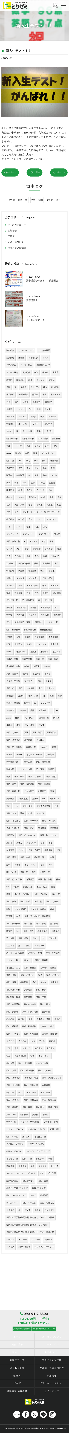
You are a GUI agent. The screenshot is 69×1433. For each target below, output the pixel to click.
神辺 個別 (41, 923)
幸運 (16, 1048)
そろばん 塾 (40, 1136)
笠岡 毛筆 (11, 857)
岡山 (45, 387)
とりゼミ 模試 (47, 1026)
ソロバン (44, 747)
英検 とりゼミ (27, 975)
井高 (28, 593)
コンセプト (49, 1210)
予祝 (40, 688)
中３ (28, 468)
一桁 (16, 482)
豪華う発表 (42, 931)
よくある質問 (44, 350)
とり (16, 806)
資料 (51, 865)
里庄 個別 (53, 659)
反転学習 (48, 424)
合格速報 (46, 1085)
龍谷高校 (10, 394)
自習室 (9, 607)
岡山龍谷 (55, 387)
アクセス (10, 1247)
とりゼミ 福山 (13, 960)
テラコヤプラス (13, 681)
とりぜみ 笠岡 (51, 1122)
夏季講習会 (51, 732)
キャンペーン (30, 865)
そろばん (40, 740)
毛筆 (58, 850)
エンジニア (45, 703)
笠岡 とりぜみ (13, 740)
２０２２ (33, 541)
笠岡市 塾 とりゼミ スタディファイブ (41, 512)
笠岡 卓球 (29, 725)
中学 (26, 549)
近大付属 (52, 1173)
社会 (30, 813)
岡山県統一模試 (13, 997)
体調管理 (52, 416)
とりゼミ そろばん (15, 1129)
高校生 (51, 571)
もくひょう (30, 718)
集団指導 (37, 402)
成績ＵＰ (10, 416)
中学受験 (37, 549)
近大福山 (10, 563)
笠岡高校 (54, 585)
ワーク (9, 549)
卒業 (18, 637)
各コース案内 (12, 372)
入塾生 (50, 504)
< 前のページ (10, 172)
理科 (22, 813)
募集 (45, 468)
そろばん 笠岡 (13, 967)
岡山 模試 (41, 989)
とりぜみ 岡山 (31, 1078)
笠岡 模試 (27, 1107)
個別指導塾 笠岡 (22, 622)
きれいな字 (27, 431)
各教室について (43, 365)
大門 (56, 563)
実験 (52, 696)
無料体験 (28, 997)
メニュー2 (35, 1239)
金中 (20, 468)
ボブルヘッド (12, 1203)
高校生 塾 (31, 747)
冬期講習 (20, 475)
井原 (37, 593)
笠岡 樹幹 (55, 1129)
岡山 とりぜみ (13, 1078)
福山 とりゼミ (53, 901)
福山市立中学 (30, 1004)
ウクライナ (29, 681)
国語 (51, 497)
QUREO (56, 718)
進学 (8, 865)
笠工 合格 (45, 1092)
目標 (39, 409)
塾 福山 (24, 945)
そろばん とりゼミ (15, 1144)
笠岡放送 (52, 938)
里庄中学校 (27, 659)
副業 (51, 541)
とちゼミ (20, 409)
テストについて (16, 242)
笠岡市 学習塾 (41, 960)
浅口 (56, 607)
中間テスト (55, 394)
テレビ (35, 938)
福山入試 (10, 1063)
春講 (8, 776)
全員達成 (50, 688)
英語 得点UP (12, 673)
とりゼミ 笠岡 (35, 953)
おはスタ (32, 615)
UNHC (48, 681)
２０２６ (42, 1166)
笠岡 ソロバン (31, 820)
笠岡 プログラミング (52, 1078)
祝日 (51, 490)
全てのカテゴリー (17, 225)
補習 (8, 402)
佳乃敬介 (10, 519)
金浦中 (25, 402)
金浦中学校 (21, 651)
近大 (42, 1173)
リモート (36, 424)
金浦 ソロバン (13, 828)
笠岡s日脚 (45, 615)
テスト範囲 (29, 791)
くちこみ (22, 1041)
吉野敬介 (32, 497)
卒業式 (9, 637)
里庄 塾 (40, 659)
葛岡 (20, 688)
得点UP (16, 887)
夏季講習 (28, 740)
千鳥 (44, 585)
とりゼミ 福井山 (38, 909)
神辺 (18, 916)
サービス (10, 1239)
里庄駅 (35, 798)
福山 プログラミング (16, 1195)
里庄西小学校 (12, 659)
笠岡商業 (24, 1114)
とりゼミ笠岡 (20, 909)
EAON (8, 453)
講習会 (9, 475)
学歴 (50, 1158)
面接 (53, 887)
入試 (18, 549)
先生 (37, 527)
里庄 (8, 446)
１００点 (10, 1210)
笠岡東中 (38, 622)
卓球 (18, 725)
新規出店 (10, 798)
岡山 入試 (11, 1070)
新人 (16, 512)
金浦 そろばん (49, 820)
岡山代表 (54, 644)
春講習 (25, 673)
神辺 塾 (28, 923)
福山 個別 (11, 901)
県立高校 (56, 651)
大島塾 (21, 571)
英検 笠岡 (53, 1107)
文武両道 (18, 644)
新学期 (9, 754)
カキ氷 (21, 850)
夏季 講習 (37, 732)
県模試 (9, 380)
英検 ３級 (11, 1114)
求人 (45, 527)
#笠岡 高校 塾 (18, 200)
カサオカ (22, 416)
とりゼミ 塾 (12, 1158)
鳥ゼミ (27, 960)
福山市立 (54, 982)
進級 (8, 909)
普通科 (46, 593)
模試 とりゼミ (53, 975)
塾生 (59, 504)
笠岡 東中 (11, 784)
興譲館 (35, 1114)
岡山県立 (40, 1107)
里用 (8, 806)
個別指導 (49, 402)
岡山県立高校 (30, 629)
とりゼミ (40, 380)
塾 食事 (10, 938)
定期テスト (11, 813)
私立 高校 (42, 887)
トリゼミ (10, 585)
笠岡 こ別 (29, 828)
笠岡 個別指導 (13, 629)
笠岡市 (27, 1210)
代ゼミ (9, 497)
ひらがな (49, 431)
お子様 (17, 865)
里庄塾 (51, 769)
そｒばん (40, 813)
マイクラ (10, 710)
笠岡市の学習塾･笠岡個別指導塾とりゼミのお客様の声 (30, 1232)
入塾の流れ (11, 365)
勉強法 (36, 666)
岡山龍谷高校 (32, 585)
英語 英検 (19, 504)
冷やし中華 (31, 842)
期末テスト (54, 798)
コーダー (22, 710)
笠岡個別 (57, 615)
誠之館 (21, 1019)
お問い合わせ (24, 1247)
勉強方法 (42, 828)
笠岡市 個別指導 (50, 1034)
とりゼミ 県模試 (34, 754)
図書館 (33, 607)
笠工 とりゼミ (13, 1100)
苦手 (56, 806)
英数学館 (46, 1011)
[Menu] (63, 5)
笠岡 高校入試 (31, 1100)
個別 (36, 372)
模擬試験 (24, 982)
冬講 (45, 475)
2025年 (52, 1041)
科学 (60, 696)
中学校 (9, 615)
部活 (8, 644)
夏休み (19, 842)
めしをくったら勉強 (15, 953)
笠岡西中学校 (28, 438)
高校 (20, 585)
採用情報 (10, 358)
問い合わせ (11, 872)
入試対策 (28, 989)
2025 (32, 1041)
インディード (12, 534)
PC (35, 703)
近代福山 (18, 556)
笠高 (8, 593)
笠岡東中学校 (12, 438)
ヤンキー (20, 497)
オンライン (23, 424)
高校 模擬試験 (29, 1026)
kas (17, 931)
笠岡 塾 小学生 (28, 872)
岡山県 (55, 372)
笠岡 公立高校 (13, 1085)
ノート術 (18, 446)
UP (7, 887)
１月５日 (26, 1048)
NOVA (55, 446)
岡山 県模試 (12, 1026)
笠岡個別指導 (24, 563)
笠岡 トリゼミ (13, 1034)
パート (19, 527)
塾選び (35, 394)
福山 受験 (43, 1180)
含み (30, 519)
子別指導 (48, 600)
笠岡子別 (10, 835)
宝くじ (42, 1041)
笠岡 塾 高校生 (14, 747)
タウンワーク (44, 534)
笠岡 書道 (25, 857)
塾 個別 (54, 923)
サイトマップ (52, 1391)
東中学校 (44, 651)
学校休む (10, 424)
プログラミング (48, 453)
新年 (32, 1166)
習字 (42, 842)
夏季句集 (48, 850)
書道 (51, 842)
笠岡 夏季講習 (53, 953)
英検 (47, 446)
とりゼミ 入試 (25, 769)
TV (43, 938)
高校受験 (46, 563)
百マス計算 (43, 438)
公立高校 (38, 1048)
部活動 (29, 644)
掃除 (32, 710)
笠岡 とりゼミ (13, 732)
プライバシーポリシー (44, 1247)
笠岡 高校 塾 (13, 791)
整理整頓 (42, 710)
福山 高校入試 (47, 1203)
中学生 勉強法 (13, 703)
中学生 (45, 372)
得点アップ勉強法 (17, 248)
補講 (16, 402)
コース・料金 (26, 365)
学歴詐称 (10, 1166)
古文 (8, 504)
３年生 (42, 482)
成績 (34, 982)
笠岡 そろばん (13, 820)
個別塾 (21, 519)
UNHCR (19, 754)
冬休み (57, 1019)
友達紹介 (10, 490)
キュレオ (20, 578)
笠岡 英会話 (30, 967)
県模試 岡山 (40, 857)
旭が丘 (33, 651)
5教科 (26, 666)
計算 (25, 482)
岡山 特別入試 (49, 1100)
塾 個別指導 (28, 600)
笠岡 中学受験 (13, 1004)
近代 (8, 556)
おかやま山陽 (20, 1056)
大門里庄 (20, 615)
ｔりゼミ (54, 1166)
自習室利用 (21, 607)
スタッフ (48, 1239)
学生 (28, 527)
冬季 (53, 468)
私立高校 (50, 1048)
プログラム (33, 578)
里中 (33, 482)
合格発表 (55, 931)
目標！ (18, 718)
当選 (8, 1048)
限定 (37, 468)
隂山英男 (56, 438)
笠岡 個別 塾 (13, 541)
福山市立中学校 (13, 989)
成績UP (47, 666)
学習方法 (54, 828)
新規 (52, 791)
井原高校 (18, 593)
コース (45, 358)
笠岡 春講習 (44, 784)
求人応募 (26, 372)
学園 (45, 556)
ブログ (11, 236)
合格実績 (49, 549)
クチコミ (10, 1041)
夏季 (26, 732)
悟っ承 (18, 453)
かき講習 (10, 850)
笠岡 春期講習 (27, 784)
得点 (58, 879)
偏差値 (43, 982)
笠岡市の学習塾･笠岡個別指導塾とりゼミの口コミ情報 (30, 1217)
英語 (28, 446)
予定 (28, 460)
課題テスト (28, 887)
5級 (43, 696)
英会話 (38, 446)
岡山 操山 (45, 1004)
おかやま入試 (42, 1063)
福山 (59, 549)
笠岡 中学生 (12, 1136)
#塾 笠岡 (37, 200)
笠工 (20, 1092)
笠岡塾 (57, 534)
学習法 (51, 380)
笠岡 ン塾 (33, 696)
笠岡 (8, 387)
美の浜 (29, 490)
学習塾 (38, 1210)
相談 (52, 857)
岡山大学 (40, 1158)
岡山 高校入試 (31, 1085)
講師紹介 (10, 350)
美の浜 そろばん (22, 894)
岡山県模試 (45, 607)
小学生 (45, 1114)
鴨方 (42, 571)
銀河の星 (10, 1019)
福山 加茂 (25, 901)
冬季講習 (30, 879)
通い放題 (57, 593)
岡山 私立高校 (43, 762)
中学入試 (55, 556)
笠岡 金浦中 (34, 850)
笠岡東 (41, 725)
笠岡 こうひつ (35, 776)
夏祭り (9, 842)
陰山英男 (20, 380)
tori (43, 798)
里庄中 (21, 696)
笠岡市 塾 (44, 718)
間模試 (9, 931)
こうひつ (40, 490)
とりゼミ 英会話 (48, 967)
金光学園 (54, 460)
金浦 (27, 453)
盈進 (30, 1019)
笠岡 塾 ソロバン (49, 835)
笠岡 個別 (47, 578)
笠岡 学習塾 (12, 1107)
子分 (60, 497)
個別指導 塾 (12, 600)
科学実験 (30, 688)
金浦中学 (10, 468)
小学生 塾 (45, 872)
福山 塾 (56, 894)
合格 (30, 504)
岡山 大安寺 (12, 1011)
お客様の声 (33, 358)
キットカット (44, 1056)
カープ (33, 1195)
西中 (44, 460)
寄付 (40, 681)
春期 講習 (51, 776)
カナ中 (54, 475)
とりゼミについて (26, 350)
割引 (42, 865)
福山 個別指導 (13, 923)
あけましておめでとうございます (21, 1173)
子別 (8, 622)
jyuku (8, 718)
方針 (30, 409)
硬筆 (54, 747)
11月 (20, 460)
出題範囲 (42, 791)
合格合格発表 (46, 629)
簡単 (8, 482)
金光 (37, 556)
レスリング (41, 644)
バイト (9, 527)
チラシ (9, 651)
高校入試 (10, 769)
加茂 (52, 909)
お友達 (52, 482)
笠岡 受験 (41, 997)
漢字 (39, 431)
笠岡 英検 (11, 975)
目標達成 (10, 696)
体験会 (9, 725)
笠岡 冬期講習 (31, 1034)
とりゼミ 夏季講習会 (30, 1122)
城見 (35, 453)
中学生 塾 (11, 1122)
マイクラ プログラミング (38, 1151)
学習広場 (10, 571)
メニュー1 (22, 1239)
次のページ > (59, 172)
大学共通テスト (13, 762)
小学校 (27, 637)
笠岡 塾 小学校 (14, 879)
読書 (30, 380)
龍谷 (32, 1056)
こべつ (39, 519)
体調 (42, 416)
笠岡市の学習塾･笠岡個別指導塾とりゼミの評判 (27, 1225)
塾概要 (21, 358)
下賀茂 (9, 916)
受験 (36, 563)
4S (57, 710)
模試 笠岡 (11, 982)
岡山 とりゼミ (45, 1070)
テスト (48, 409)
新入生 (39, 504)
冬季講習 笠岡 (43, 1019)
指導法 (9, 409)
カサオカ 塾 (52, 622)
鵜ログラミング (39, 1188)
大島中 (9, 578)
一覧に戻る (34, 172)
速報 (28, 556)
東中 (36, 460)
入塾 (8, 512)
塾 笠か (26, 1136)
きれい (9, 431)
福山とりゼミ (28, 1180)
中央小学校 (53, 637)
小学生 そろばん (36, 1144)
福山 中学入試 (29, 1203)
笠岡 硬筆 (19, 776)
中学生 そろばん (14, 1151)
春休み (47, 673)
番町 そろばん (41, 894)
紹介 (20, 490)
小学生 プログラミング (17, 1188)
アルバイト (51, 519)
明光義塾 (32, 571)
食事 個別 (23, 938)
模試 (40, 975)
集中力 (24, 387)
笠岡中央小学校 (43, 806)
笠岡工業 (10, 1092)
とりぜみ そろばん (37, 1129)
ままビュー (39, 945)
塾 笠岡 (40, 769)
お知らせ (12, 231)
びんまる (10, 945)
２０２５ (22, 1166)
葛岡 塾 (10, 688)
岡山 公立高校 (25, 1063)
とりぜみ (35, 387)
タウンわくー (28, 534)
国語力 (27, 703)
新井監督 (44, 1195)
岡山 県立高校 (27, 1070)
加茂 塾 (38, 901)
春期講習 (36, 673)
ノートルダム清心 (30, 1011)
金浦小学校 (39, 637)
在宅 (43, 541)
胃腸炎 (33, 416)
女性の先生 (23, 798)
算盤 (8, 894)
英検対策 (50, 754)
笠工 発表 (31, 1092)
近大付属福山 (12, 1180)
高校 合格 (28, 931)
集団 (44, 394)
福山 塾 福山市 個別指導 (37, 916)
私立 (8, 1056)
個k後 (43, 497)
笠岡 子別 (27, 806)
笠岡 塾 (10, 460)
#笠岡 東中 (54, 200)
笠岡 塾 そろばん (27, 835)
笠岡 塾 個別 (45, 879)
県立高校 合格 (13, 666)
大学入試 (28, 762)
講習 (37, 475)
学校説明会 (23, 394)
